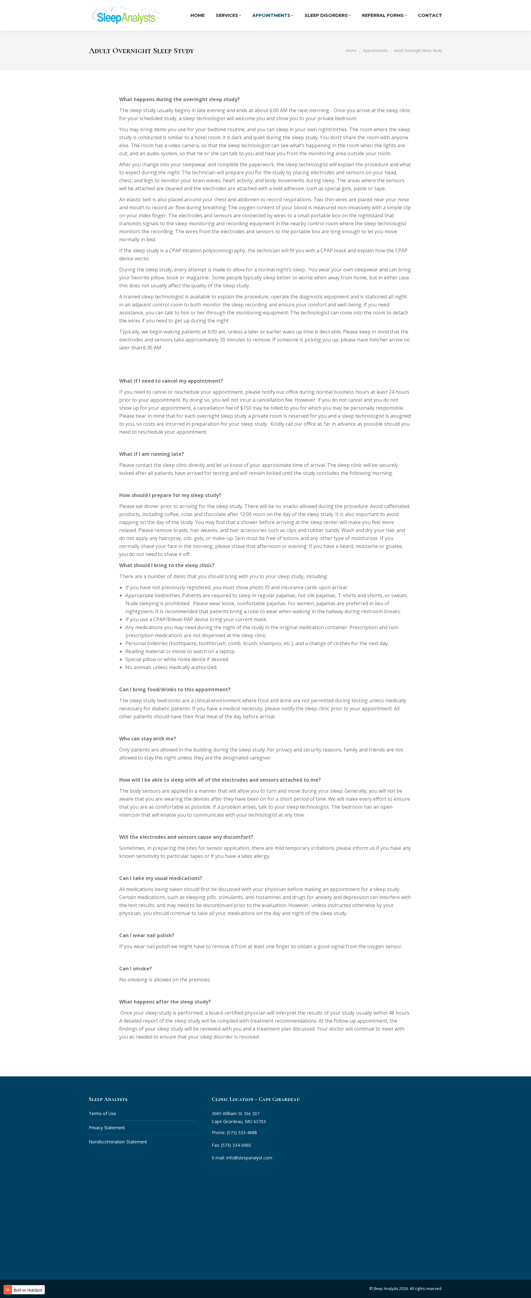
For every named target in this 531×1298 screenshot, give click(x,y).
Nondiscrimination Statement (118, 1142)
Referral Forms (383, 15)
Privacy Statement (107, 1127)
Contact (430, 15)
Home (198, 15)
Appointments (271, 15)
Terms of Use (102, 1113)
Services (227, 15)
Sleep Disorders (326, 15)
